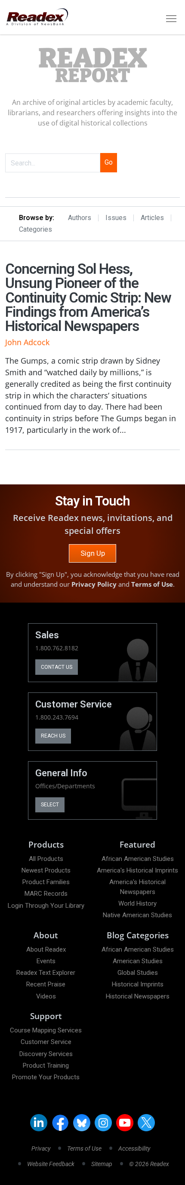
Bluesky (81, 1122)
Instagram (103, 1122)
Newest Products (46, 870)
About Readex (46, 949)
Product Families (46, 882)
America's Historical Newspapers (137, 887)
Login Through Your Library (46, 905)
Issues (115, 217)
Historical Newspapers (138, 996)
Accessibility (134, 1148)
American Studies (138, 961)
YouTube (125, 1122)
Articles (152, 217)
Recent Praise (45, 984)
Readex (92, 65)
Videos (46, 996)
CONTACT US (56, 667)
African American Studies (138, 859)
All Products (46, 859)
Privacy (40, 1148)
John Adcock (27, 342)
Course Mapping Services (46, 1030)
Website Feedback (50, 1164)
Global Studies (137, 973)
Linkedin (38, 1122)
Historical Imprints (137, 984)
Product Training (46, 1065)
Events (46, 961)
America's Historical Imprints (137, 870)
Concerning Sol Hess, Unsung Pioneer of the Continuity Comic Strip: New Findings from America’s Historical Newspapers (88, 297)
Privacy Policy (94, 584)
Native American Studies (137, 915)
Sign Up (92, 553)
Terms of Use (152, 584)
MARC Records (46, 893)
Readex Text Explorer (45, 973)
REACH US (53, 736)
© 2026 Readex (149, 1164)
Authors (79, 217)
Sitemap (101, 1164)
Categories (35, 229)
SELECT (50, 805)
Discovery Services (46, 1054)
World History (137, 903)
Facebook (60, 1122)
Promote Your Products (46, 1077)
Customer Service (46, 1042)
